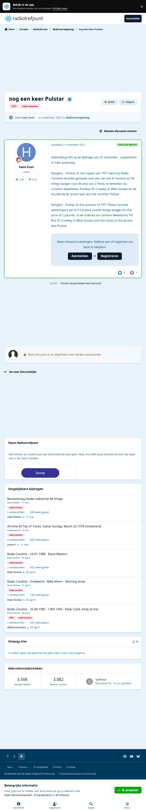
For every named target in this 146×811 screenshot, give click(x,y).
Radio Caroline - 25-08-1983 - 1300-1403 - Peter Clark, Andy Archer (53, 609)
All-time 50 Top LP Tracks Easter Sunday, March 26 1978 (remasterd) (54, 526)
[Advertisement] (73, 60)
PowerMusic (14, 530)
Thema (22, 767)
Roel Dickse (13, 557)
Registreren (109, 256)
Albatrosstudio (16, 627)
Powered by (78, 773)
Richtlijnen (62, 795)
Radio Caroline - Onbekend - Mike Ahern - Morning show (46, 582)
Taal (9, 767)
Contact (57, 767)
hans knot (28, 117)
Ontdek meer (8, 6)
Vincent (64, 283)
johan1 (11, 544)
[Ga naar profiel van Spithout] (89, 681)
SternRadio (13, 502)
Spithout (100, 679)
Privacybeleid (40, 767)
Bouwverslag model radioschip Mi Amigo (35, 499)
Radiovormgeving (77, 117)
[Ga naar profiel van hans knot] (11, 118)
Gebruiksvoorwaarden (18, 795)
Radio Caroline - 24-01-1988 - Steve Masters (37, 554)
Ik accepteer (130, 790)
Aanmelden (79, 256)
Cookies (71, 767)
